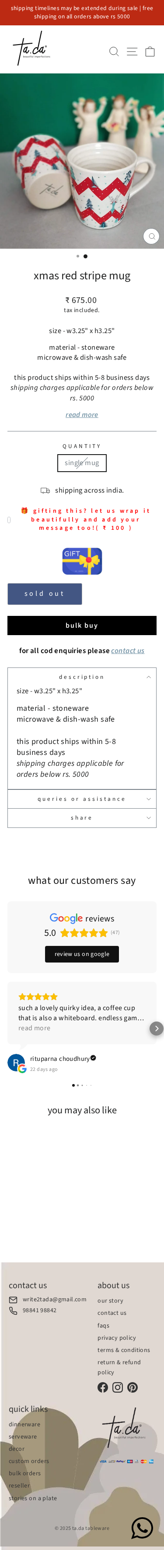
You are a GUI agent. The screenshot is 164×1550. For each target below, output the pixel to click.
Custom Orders (29, 1461)
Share (82, 817)
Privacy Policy (117, 1338)
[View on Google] (16, 1062)
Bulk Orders (25, 1473)
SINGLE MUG (82, 463)
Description (82, 677)
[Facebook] (103, 1387)
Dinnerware (24, 1424)
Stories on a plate (33, 1498)
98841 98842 (40, 1311)
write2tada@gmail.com (55, 1300)
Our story (110, 1300)
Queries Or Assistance (82, 799)
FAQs (103, 1325)
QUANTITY (82, 446)
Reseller (19, 1485)
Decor (16, 1449)
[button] (7, 1029)
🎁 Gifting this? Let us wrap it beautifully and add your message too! (86, 519)
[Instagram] (117, 1387)
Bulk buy (82, 625)
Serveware (23, 1436)
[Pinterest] (132, 1387)
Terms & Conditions (124, 1350)
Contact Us (112, 1313)
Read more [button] (34, 1028)
